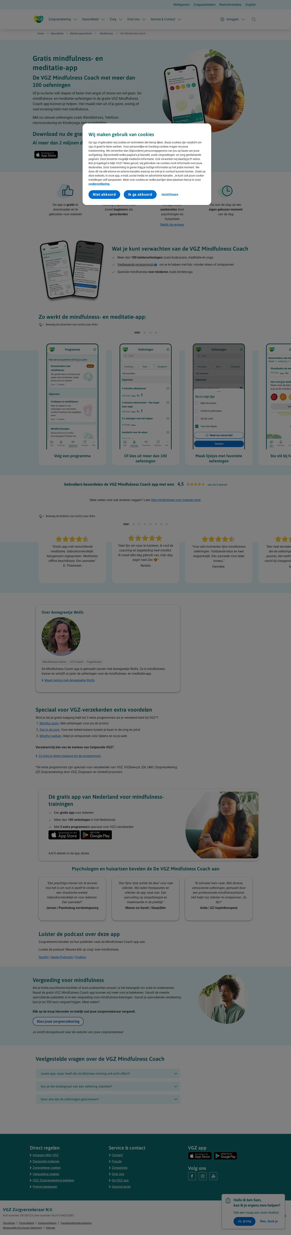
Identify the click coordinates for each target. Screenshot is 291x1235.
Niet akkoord (104, 194)
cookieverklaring (98, 183)
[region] (147, 164)
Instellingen (170, 194)
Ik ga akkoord (140, 194)
